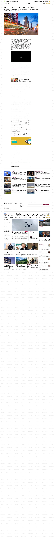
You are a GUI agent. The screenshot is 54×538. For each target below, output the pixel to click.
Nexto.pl (21, 203)
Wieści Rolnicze (22, 205)
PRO (22, 217)
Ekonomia (29, 3)
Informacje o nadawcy (10, 204)
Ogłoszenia (15, 202)
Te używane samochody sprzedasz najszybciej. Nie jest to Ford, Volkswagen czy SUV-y (25, 80)
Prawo (19, 217)
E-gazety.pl (21, 202)
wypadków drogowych (17, 135)
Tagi (19, 170)
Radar (36, 217)
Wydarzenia (11, 217)
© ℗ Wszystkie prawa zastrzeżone (15, 166)
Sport (39, 217)
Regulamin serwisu (10, 203)
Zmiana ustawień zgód (10, 202)
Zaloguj (48, 3)
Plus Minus (30, 217)
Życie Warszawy (22, 206)
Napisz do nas (5, 203)
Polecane (10, 170)
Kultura (33, 217)
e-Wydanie (44, 3)
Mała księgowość (22, 204)
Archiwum (15, 204)
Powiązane (5, 170)
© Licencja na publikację (14, 165)
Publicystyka (25, 217)
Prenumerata (15, 203)
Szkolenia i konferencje (6, 208)
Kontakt (4, 202)
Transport (13, 171)
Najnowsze (15, 170)
